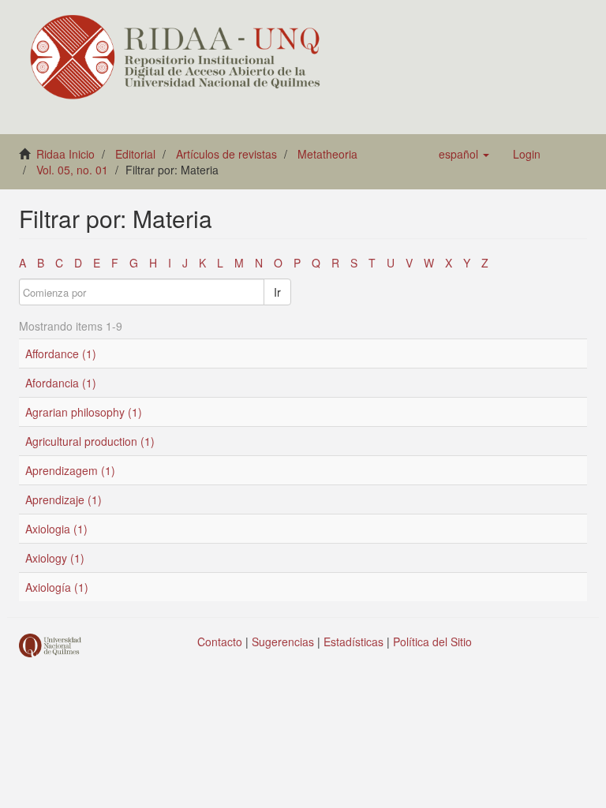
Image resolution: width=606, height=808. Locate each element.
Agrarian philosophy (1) (83, 412)
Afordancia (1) (60, 383)
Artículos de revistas (226, 154)
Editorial (135, 154)
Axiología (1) (56, 587)
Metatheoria (327, 154)
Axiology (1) (54, 558)
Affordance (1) (60, 353)
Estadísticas (353, 641)
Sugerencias (283, 641)
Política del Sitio (432, 641)
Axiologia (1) (56, 529)
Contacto (219, 641)
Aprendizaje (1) (63, 499)
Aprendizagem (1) (70, 470)
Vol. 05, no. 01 (72, 170)
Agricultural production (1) (90, 441)
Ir (277, 292)
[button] (464, 154)
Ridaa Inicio (65, 154)
